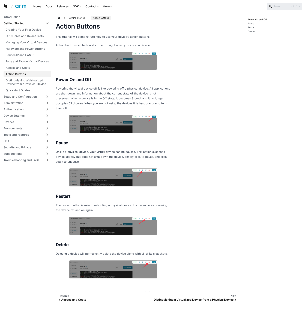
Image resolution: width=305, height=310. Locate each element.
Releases (63, 6)
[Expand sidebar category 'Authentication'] (47, 109)
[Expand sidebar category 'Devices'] (47, 122)
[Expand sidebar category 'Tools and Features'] (47, 134)
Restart (252, 27)
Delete (251, 31)
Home (37, 6)
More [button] (106, 6)
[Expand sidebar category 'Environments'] (47, 128)
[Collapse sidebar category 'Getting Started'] (47, 23)
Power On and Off (257, 19)
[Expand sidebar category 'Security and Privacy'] (47, 147)
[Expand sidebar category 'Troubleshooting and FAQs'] (47, 160)
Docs (49, 6)
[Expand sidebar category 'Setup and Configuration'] (47, 96)
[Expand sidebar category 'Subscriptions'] (47, 153)
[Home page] (59, 18)
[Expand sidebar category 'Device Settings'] (47, 115)
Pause (251, 23)
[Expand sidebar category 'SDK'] (47, 141)
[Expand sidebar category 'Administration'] (47, 103)
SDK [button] (76, 6)
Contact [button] (90, 6)
